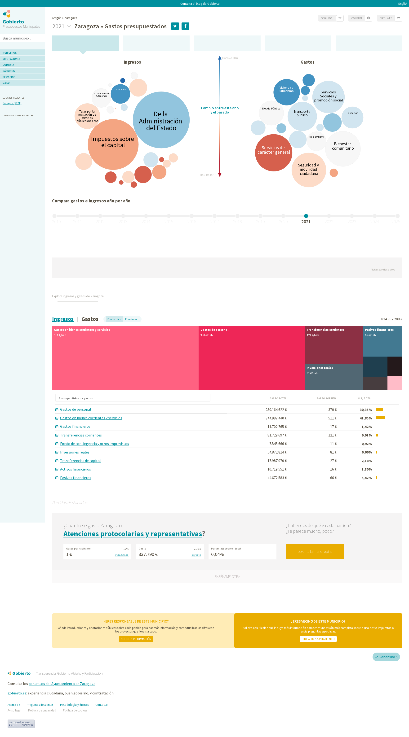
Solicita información (136, 639)
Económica (114, 319)
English (403, 4)
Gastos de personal (75, 409)
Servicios (9, 77)
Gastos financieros (75, 426)
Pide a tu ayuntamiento (318, 639)
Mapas (6, 83)
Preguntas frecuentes (40, 705)
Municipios (10, 52)
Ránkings (9, 71)
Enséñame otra (227, 576)
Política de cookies (75, 710)
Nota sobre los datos (383, 269)
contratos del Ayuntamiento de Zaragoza (62, 683)
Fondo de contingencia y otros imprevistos (94, 443)
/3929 (122, 555)
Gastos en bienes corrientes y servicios (91, 417)
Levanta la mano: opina (315, 551)
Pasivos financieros (75, 477)
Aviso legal (14, 710)
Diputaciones (12, 59)
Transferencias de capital (80, 460)
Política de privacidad (42, 710)
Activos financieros (75, 469)
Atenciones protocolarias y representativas (132, 533)
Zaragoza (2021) (12, 103)
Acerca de (14, 705)
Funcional (131, 319)
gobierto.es (17, 693)
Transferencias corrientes (81, 435)
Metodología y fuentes (74, 705)
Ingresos (63, 319)
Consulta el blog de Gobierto (200, 4)
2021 (59, 26)
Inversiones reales (74, 452)
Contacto (101, 705)
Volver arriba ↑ (386, 656)
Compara (8, 64)
